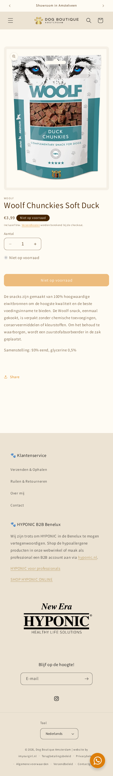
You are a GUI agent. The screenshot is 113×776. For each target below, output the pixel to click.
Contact (17, 505)
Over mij (17, 493)
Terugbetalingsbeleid (56, 756)
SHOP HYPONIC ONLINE (32, 579)
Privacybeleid (85, 756)
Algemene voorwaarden (32, 764)
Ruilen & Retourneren (29, 481)
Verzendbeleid (63, 764)
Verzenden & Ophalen (29, 469)
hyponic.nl (87, 557)
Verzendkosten (31, 225)
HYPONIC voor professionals (35, 568)
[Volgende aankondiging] (103, 6)
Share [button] (15, 376)
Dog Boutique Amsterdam (53, 749)
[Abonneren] (86, 679)
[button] (10, 20)
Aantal (9, 233)
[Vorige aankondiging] (10, 6)
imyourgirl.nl (27, 756)
